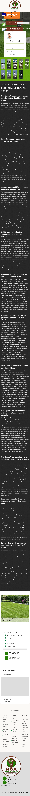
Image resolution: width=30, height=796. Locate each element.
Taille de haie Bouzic (6, 740)
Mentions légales (23, 792)
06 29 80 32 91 (12, 27)
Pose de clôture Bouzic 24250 (5, 718)
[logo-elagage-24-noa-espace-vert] (15, 5)
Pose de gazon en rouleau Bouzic (15, 730)
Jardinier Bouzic (5, 735)
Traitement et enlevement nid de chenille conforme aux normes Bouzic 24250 (25, 723)
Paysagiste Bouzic (6, 725)
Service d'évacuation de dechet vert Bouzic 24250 (15, 740)
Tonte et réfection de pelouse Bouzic (15, 721)
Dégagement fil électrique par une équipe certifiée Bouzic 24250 (25, 740)
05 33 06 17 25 (12, 17)
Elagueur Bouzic (5, 730)
